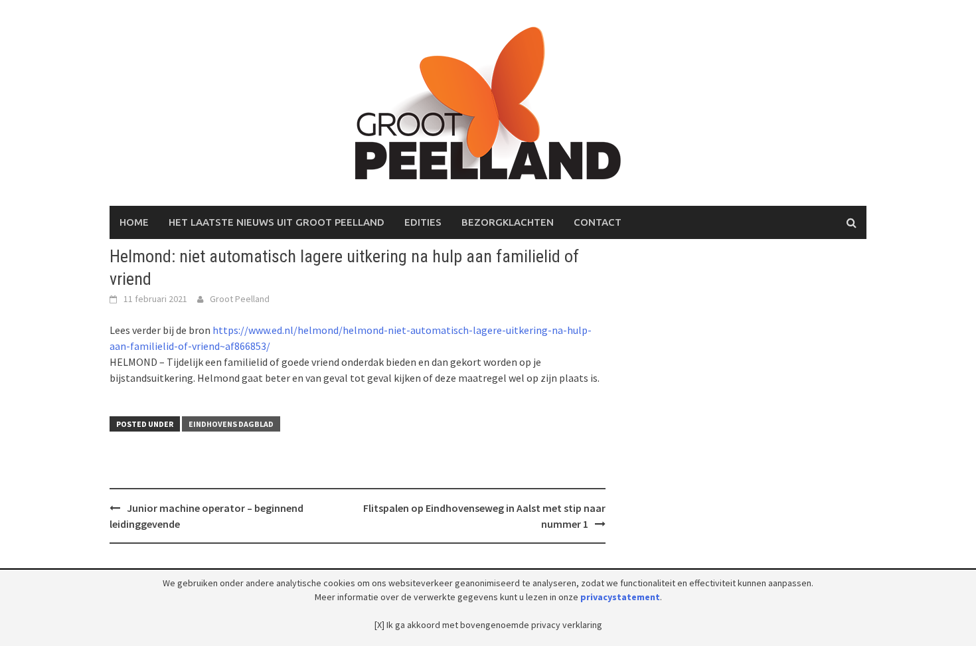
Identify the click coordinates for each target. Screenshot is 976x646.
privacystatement (620, 597)
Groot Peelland (240, 299)
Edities (423, 222)
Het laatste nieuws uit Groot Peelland (276, 222)
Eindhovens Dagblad (231, 424)
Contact (597, 222)
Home (134, 222)
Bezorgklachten (507, 222)
